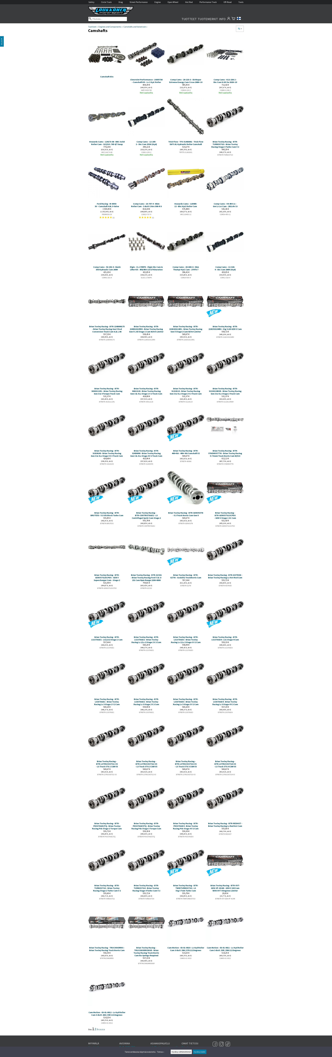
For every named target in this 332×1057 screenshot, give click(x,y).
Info (222, 19)
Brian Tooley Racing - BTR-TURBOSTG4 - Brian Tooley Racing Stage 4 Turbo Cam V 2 (146, 888)
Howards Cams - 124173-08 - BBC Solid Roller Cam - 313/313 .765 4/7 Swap (107, 143)
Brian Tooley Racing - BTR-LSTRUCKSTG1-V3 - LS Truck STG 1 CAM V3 (107, 764)
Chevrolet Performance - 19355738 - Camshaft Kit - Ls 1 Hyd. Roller (146, 80)
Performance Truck (208, 2)
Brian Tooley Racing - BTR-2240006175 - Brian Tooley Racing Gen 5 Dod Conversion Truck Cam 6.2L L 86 (107, 329)
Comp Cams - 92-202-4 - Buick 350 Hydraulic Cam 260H (107, 268)
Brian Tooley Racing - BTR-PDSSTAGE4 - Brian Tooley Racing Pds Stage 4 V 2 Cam (186, 826)
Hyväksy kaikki (199, 1052)
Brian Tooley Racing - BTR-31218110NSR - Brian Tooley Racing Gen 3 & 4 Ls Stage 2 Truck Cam (225, 391)
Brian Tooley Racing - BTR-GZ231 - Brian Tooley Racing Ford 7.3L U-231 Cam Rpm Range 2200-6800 (146, 577)
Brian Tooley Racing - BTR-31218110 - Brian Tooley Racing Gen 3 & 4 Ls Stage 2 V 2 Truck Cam (186, 391)
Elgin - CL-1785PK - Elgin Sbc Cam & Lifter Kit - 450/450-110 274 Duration (146, 268)
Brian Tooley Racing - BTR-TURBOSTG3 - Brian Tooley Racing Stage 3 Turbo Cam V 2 (225, 144)
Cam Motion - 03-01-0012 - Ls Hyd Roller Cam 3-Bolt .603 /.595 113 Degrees (107, 1013)
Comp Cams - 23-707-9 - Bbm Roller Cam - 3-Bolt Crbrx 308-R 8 (146, 205)
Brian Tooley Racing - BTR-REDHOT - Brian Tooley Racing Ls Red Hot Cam (225, 824)
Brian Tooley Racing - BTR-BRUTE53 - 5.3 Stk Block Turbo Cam (107, 514)
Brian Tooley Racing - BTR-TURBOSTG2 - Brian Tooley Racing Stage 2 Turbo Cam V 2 (107, 888)
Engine (157, 2)
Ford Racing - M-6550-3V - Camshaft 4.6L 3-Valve (107, 205)
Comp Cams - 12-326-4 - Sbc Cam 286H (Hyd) (225, 268)
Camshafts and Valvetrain (135, 26)
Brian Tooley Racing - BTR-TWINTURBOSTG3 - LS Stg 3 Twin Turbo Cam (185, 888)
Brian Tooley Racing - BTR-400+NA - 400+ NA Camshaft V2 (186, 452)
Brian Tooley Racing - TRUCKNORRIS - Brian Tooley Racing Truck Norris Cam (107, 949)
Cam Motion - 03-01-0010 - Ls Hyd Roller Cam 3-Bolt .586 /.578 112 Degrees (185, 949)
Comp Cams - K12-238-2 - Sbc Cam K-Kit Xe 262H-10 (225, 80)
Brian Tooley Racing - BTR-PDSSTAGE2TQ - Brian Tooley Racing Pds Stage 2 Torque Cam (107, 826)
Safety (91, 2)
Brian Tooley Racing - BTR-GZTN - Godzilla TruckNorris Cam (185, 576)
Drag (121, 2)
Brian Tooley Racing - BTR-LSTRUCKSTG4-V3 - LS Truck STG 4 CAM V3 (225, 764)
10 (100, 1029)
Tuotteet (189, 19)
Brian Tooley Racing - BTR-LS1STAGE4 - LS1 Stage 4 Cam (225, 638)
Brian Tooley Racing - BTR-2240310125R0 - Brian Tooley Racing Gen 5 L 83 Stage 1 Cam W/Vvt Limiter (146, 329)
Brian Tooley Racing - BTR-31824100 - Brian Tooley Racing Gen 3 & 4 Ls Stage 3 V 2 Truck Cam (107, 453)
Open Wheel (173, 2)
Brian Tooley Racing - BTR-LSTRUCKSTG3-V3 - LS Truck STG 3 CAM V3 (186, 764)
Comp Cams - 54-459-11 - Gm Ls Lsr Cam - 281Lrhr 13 (225, 205)
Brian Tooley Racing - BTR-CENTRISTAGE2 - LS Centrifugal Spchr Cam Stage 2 (146, 515)
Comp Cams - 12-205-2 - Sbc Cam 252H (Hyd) (146, 143)
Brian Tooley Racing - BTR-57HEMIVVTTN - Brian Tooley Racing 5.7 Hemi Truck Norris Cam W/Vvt (225, 453)
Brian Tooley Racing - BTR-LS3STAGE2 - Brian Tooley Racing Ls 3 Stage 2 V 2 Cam (146, 702)
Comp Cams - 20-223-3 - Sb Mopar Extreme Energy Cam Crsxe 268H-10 (185, 80)
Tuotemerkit (208, 19)
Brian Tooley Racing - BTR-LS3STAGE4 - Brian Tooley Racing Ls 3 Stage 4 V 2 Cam (225, 702)
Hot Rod (189, 2)
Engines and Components (110, 26)
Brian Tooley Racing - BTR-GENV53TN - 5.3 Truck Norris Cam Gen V (185, 514)
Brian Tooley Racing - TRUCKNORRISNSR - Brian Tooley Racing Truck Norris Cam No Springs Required (146, 951)
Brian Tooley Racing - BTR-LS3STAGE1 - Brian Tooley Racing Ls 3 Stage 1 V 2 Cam (107, 702)
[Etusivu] (111, 14)
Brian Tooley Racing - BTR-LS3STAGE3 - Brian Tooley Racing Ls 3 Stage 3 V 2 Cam (186, 702)
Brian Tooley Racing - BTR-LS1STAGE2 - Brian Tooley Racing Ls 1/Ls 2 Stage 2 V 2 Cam (146, 640)
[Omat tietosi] (228, 19)
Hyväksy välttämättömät (181, 1052)
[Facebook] (215, 1044)
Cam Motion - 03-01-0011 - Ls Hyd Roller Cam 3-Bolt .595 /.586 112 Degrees (225, 949)
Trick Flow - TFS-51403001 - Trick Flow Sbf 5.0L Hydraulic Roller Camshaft (185, 143)
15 (102, 1029)
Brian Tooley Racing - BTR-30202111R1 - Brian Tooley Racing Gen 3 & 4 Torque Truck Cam (106, 391)
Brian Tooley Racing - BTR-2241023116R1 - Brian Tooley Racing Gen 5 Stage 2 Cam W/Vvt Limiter (185, 329)
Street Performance (139, 2)
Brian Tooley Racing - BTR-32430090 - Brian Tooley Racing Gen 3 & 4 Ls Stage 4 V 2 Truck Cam (146, 453)
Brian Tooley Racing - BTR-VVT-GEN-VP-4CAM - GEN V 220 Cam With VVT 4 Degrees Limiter (225, 888)
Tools (240, 2)
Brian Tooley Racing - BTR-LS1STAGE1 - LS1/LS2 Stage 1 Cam (107, 638)
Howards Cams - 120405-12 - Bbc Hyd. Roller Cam (185, 205)
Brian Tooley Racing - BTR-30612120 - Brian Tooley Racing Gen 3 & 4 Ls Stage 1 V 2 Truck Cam (146, 391)
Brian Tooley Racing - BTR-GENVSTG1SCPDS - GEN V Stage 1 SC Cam (225, 515)
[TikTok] (227, 1044)
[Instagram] (221, 1044)
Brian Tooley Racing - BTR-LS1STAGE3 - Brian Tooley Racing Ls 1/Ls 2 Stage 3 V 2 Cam (186, 640)
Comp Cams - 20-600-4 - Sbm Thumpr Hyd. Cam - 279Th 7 (186, 268)
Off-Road (227, 2)
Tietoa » (160, 1052)
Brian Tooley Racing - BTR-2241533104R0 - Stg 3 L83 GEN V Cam (225, 327)
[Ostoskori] (233, 19)
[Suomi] (240, 19)
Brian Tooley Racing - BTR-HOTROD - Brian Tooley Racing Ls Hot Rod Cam (225, 576)
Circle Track (106, 2)
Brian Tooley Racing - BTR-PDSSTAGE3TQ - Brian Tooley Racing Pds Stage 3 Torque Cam (146, 826)
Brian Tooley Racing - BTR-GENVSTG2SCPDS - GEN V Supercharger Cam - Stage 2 (107, 577)
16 (104, 1029)
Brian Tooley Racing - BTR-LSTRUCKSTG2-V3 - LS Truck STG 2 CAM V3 (146, 764)
